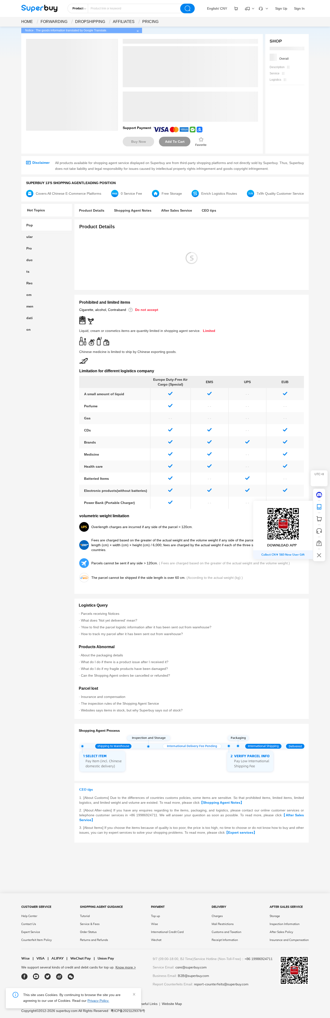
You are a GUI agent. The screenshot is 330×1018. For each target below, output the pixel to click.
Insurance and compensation (103, 697)
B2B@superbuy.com (193, 976)
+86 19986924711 (258, 959)
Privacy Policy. (98, 1001)
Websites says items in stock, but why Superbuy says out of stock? (132, 710)
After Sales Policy (281, 932)
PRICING (150, 22)
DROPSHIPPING (90, 22)
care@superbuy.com (191, 967)
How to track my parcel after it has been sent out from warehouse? (132, 634)
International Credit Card (167, 932)
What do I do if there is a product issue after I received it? (124, 662)
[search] (187, 8)
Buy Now (138, 141)
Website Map (172, 1004)
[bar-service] (319, 531)
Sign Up (281, 8)
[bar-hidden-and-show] (319, 555)
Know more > (125, 967)
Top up (155, 916)
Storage (275, 916)
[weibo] (59, 976)
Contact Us (28, 924)
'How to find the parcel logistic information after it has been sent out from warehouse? (146, 627)
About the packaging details (102, 655)
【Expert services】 (241, 832)
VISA (39, 958)
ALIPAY (56, 958)
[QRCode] (319, 507)
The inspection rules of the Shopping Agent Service (120, 703)
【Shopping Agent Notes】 (222, 802)
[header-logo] (39, 8)
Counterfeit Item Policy (36, 940)
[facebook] (24, 976)
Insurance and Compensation (289, 940)
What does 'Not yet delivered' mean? (109, 620)
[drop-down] (236, 8)
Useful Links (148, 1004)
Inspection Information (285, 924)
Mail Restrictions (223, 924)
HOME (27, 22)
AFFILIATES (124, 22)
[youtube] (36, 976)
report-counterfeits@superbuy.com (221, 984)
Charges (217, 916)
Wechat (156, 940)
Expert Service (30, 932)
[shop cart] (319, 519)
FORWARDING (54, 22)
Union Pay (104, 958)
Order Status (88, 932)
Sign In (299, 8)
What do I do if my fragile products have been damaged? (124, 669)
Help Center (29, 916)
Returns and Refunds (94, 940)
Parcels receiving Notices (100, 614)
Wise (154, 924)
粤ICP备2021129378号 (128, 1011)
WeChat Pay (78, 958)
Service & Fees (90, 924)
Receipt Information (225, 940)
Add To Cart (175, 141)
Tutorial (85, 916)
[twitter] (47, 976)
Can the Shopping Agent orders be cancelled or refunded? (125, 675)
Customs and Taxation (226, 932)
